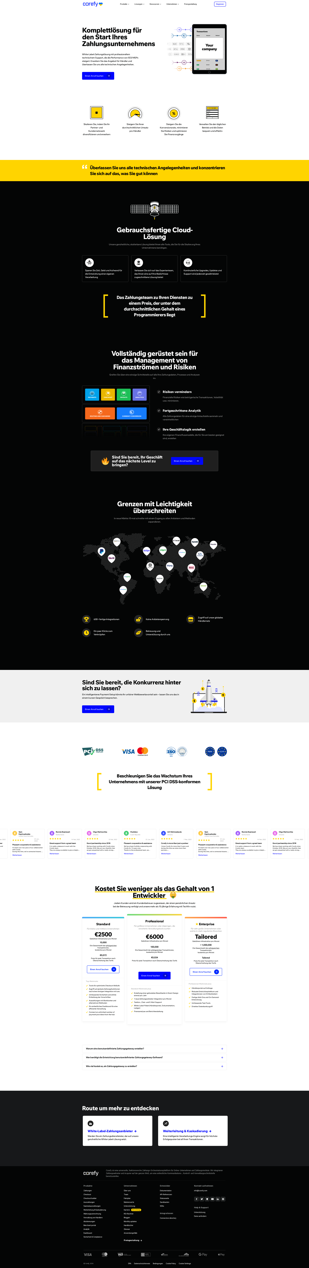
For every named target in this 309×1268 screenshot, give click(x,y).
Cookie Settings (185, 1264)
